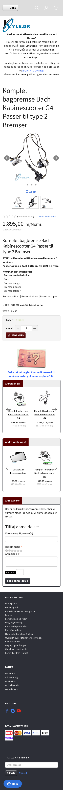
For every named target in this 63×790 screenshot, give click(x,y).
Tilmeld (11, 772)
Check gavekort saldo (16, 649)
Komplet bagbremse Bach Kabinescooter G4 (44, 414)
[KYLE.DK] (16, 24)
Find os (8, 614)
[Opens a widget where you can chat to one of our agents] (12, 784)
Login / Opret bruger (15, 645)
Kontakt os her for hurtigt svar (20, 611)
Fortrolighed (11, 607)
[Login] (46, 8)
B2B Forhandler (12, 641)
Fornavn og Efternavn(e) (19, 533)
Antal (9, 328)
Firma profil (11, 603)
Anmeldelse (12, 553)
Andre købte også (15, 442)
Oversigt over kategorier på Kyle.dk (23, 637)
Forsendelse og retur (16, 618)
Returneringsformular (16, 626)
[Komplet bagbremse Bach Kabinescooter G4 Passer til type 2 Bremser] (31, 158)
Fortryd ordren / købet (16, 652)
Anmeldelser (12, 500)
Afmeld (23, 772)
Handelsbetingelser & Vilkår (19, 633)
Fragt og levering (14, 622)
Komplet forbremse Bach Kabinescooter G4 (18, 414)
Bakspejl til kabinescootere (18, 471)
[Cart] (55, 8)
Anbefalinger (12, 383)
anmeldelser (25, 216)
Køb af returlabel (13, 630)
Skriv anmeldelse (47, 216)
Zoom (32, 191)
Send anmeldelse (17, 580)
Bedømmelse (12, 546)
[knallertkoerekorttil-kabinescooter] (31, 358)
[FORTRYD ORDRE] (33, 70)
